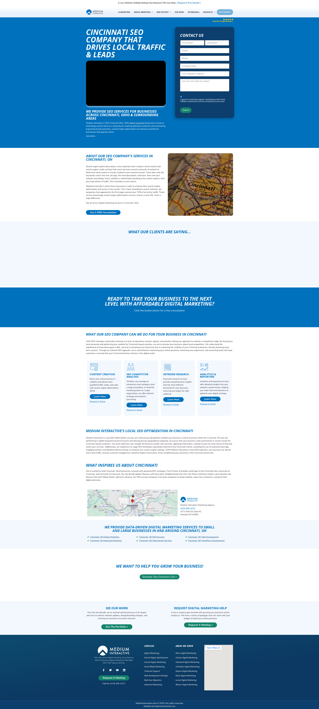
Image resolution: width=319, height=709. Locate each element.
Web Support (162, 12)
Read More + (91, 136)
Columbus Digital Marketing (188, 666)
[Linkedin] (124, 670)
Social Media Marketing (154, 666)
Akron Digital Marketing (186, 653)
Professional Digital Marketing (111, 660)
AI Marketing (124, 12)
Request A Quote (97, 401)
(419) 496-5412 (187, 508)
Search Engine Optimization (156, 657)
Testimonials (193, 12)
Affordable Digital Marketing (172, 303)
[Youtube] (117, 670)
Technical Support (152, 671)
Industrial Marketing (153, 684)
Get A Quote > (225, 12)
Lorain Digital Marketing (186, 680)
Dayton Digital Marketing (186, 671)
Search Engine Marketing (155, 662)
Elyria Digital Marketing (186, 675)
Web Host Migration (152, 680)
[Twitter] (110, 670)
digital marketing (137, 123)
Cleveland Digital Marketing (187, 662)
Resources (208, 12)
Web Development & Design (156, 675)
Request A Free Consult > (189, 2)
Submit (186, 110)
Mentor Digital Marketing (186, 684)
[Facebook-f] (103, 670)
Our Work (179, 12)
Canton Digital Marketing (186, 657)
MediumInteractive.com (164, 706)
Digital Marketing (142, 12)
